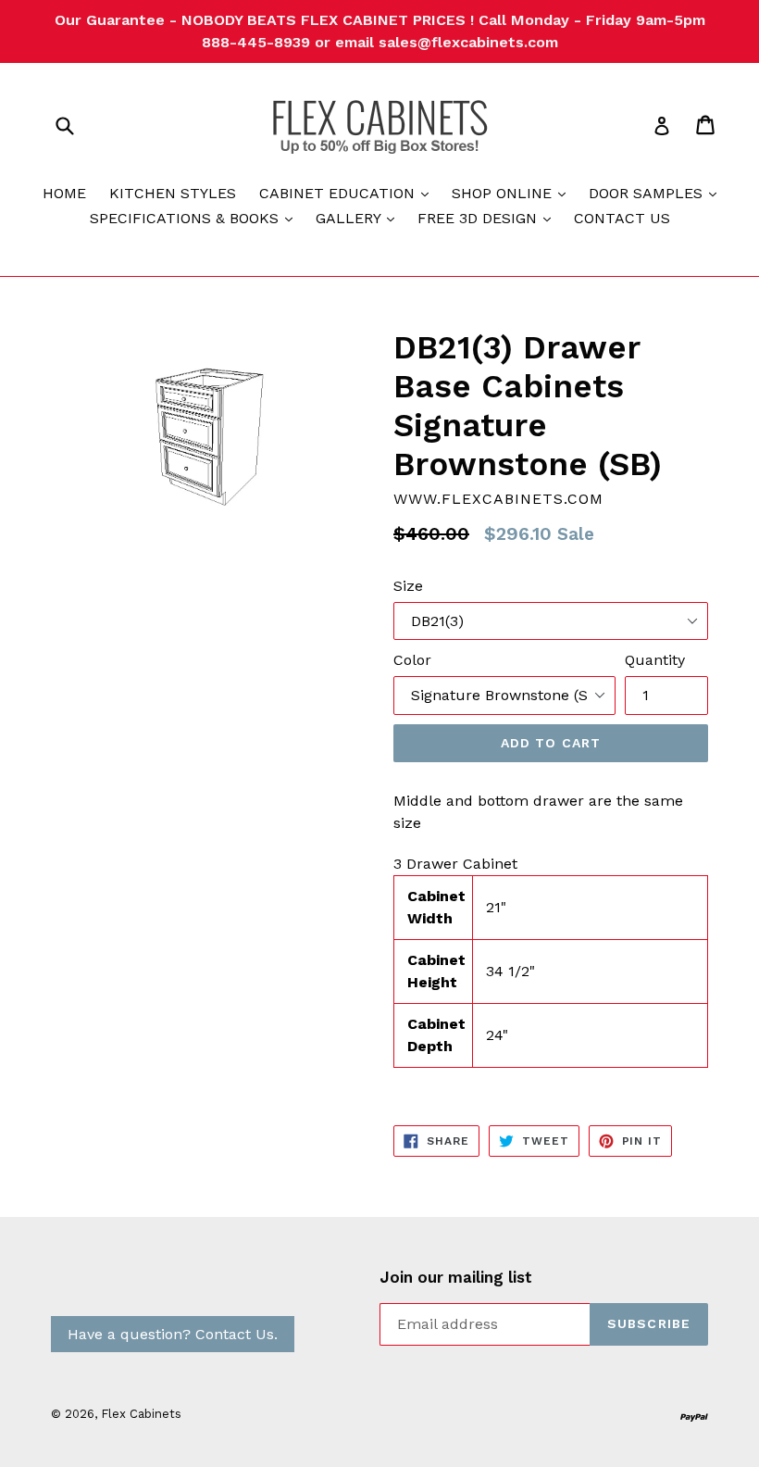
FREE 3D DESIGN (488, 217)
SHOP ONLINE (513, 192)
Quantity (655, 660)
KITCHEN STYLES (172, 193)
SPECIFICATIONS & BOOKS (196, 217)
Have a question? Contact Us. (173, 1334)
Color (412, 660)
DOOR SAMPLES (657, 192)
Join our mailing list (456, 1277)
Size (408, 586)
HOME (64, 193)
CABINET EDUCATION (348, 192)
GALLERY (360, 217)
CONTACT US (622, 218)
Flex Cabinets (141, 1414)
